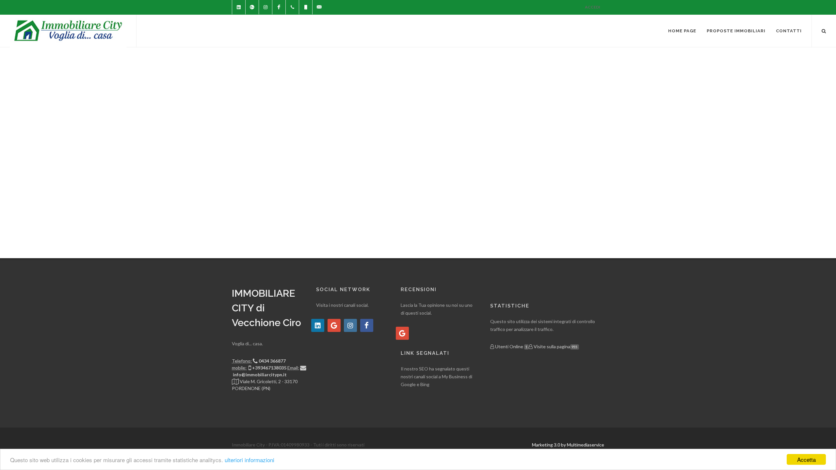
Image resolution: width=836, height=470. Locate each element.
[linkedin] (238, 7)
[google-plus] (252, 7)
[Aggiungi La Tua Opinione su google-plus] (402, 333)
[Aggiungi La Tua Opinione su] (317, 325)
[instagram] (265, 7)
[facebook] (278, 7)
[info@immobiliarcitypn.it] (319, 7)
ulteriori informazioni (249, 460)
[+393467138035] (305, 7)
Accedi (592, 7)
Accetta (806, 459)
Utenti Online (510, 346)
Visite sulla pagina (555, 346)
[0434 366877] (292, 7)
